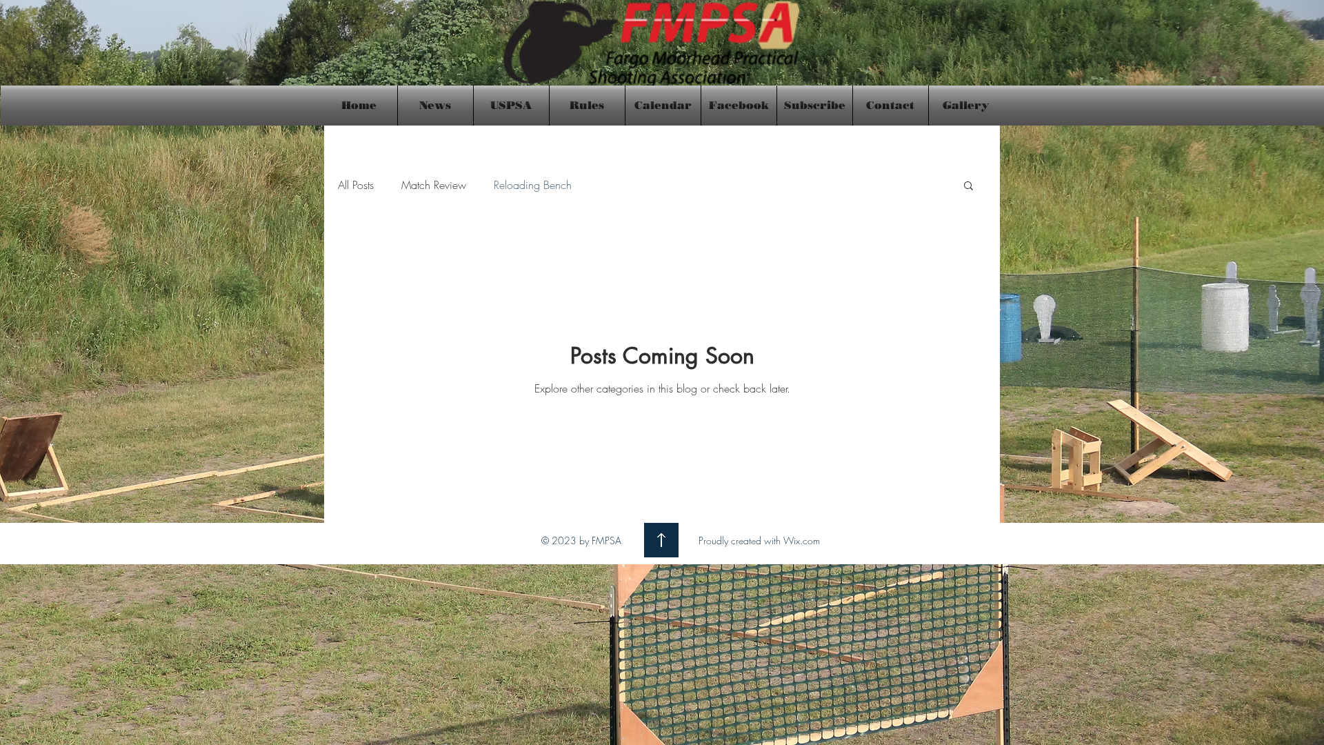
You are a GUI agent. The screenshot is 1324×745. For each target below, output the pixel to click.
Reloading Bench (533, 184)
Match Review (433, 184)
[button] (968, 186)
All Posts (356, 184)
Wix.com (801, 540)
